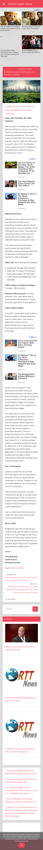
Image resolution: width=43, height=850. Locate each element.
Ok (21, 845)
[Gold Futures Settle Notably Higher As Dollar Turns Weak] (21, 662)
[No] (40, 841)
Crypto (14, 69)
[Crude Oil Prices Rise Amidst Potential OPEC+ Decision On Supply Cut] (21, 713)
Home (7, 69)
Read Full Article (17, 568)
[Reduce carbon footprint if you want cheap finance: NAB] (21, 625)
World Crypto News (20, 3)
